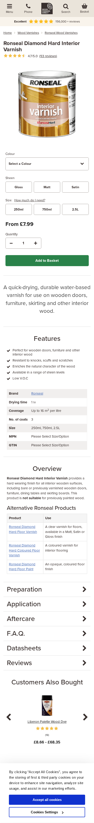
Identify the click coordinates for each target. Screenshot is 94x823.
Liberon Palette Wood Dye (47, 722)
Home (7, 33)
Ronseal (37, 393)
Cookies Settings (44, 812)
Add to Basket (47, 260)
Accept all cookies (47, 800)
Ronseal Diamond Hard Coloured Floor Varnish (24, 550)
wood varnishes (28, 33)
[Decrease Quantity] (11, 243)
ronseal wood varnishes (61, 33)
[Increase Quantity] (35, 243)
